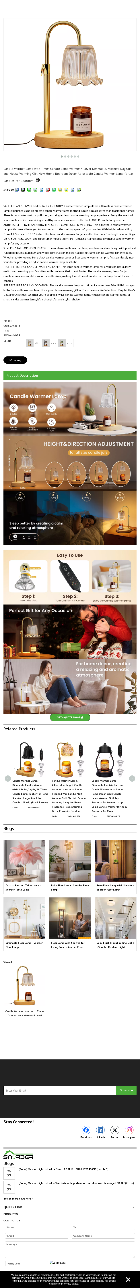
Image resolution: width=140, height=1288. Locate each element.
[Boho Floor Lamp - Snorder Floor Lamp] (70, 861)
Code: (6, 331)
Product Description (22, 375)
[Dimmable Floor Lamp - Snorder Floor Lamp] (24, 918)
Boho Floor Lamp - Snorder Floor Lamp (70, 887)
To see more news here (18, 1198)
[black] (45, 342)
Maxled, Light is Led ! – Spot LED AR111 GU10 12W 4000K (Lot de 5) (68, 1169)
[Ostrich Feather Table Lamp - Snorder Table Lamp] (24, 861)
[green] (61, 342)
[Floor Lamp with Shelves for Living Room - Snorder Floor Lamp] (70, 918)
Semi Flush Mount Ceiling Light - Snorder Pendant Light (115, 945)
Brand (23, 1169)
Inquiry (17, 360)
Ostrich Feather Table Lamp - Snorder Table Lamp (22, 887)
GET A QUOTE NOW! (69, 717)
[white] (29, 342)
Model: (7, 320)
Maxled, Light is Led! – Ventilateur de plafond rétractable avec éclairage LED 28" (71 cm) (81, 1183)
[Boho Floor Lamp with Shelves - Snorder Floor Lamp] (115, 861)
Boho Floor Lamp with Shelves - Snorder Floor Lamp (115, 887)
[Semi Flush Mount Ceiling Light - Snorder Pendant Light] (115, 918)
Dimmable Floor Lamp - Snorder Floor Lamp (24, 945)
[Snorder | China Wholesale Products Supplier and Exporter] (18, 1154)
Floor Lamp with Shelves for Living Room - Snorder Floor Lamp (67, 945)
